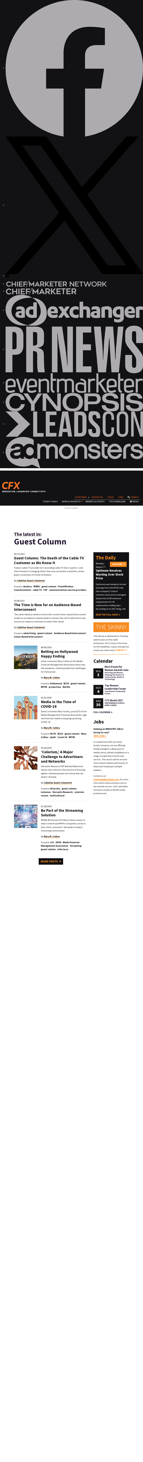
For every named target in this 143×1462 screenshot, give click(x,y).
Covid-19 (62, 737)
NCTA (53, 733)
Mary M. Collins (52, 677)
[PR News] (74, 349)
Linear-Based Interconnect (28, 636)
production (55, 686)
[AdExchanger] (74, 310)
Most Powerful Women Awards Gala (116, 668)
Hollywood (56, 683)
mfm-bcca (62, 849)
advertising (29, 633)
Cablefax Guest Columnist (31, 580)
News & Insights (71, 501)
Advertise (97, 497)
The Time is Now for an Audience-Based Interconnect (47, 607)
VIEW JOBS (99, 735)
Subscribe (81, 497)
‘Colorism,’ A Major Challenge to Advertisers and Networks (62, 756)
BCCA (66, 683)
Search (135, 497)
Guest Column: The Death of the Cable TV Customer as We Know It (49, 560)
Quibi (53, 737)
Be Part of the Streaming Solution (62, 812)
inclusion (46, 792)
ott (52, 842)
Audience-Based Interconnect (70, 633)
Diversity (55, 788)
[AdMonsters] (74, 452)
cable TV (37, 589)
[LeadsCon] (74, 423)
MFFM (44, 686)
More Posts (49, 861)
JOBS (120, 497)
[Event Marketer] (74, 382)
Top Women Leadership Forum (115, 687)
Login (110, 497)
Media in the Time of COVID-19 (58, 704)
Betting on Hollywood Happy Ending (59, 654)
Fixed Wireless (65, 586)
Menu (135, 501)
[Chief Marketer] (41, 291)
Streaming (75, 845)
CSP (45, 589)
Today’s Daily (50, 501)
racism (44, 795)
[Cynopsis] (74, 401)
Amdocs (27, 586)
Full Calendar (101, 712)
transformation (22, 589)
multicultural (57, 795)
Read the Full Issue (107, 614)
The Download (117, 501)
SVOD (58, 842)
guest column (48, 586)
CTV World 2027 (114, 700)
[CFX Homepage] (12, 485)
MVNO (37, 586)
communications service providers (67, 589)
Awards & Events (95, 501)
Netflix (66, 686)
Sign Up (120, 650)
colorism (79, 792)
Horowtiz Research (63, 792)
